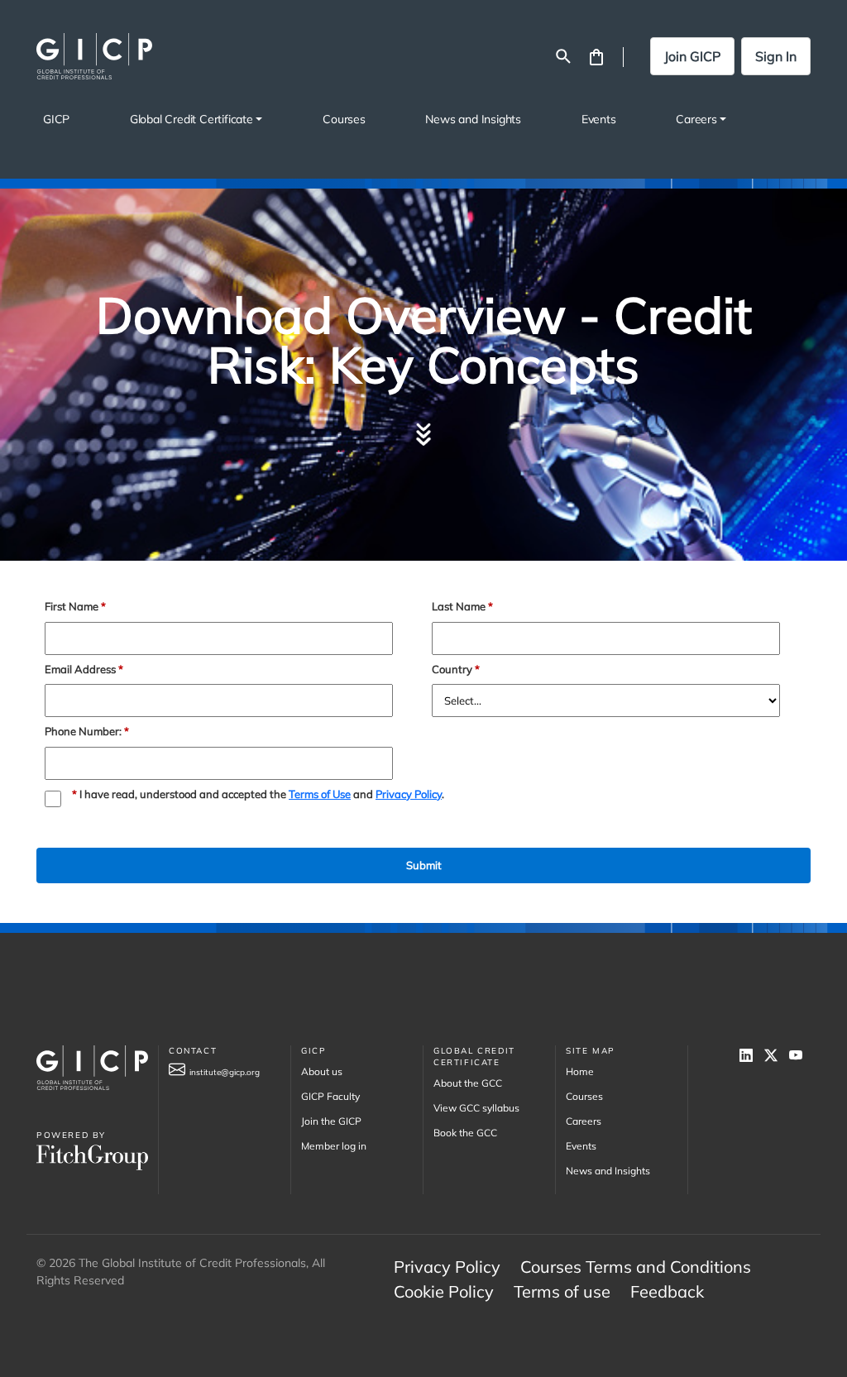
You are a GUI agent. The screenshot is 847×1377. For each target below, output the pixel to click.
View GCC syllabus (476, 1108)
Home (580, 1071)
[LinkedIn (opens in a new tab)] (751, 1055)
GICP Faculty (330, 1096)
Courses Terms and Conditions (635, 1266)
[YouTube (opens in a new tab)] (800, 1055)
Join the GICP (331, 1121)
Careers (696, 119)
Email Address (84, 669)
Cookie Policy (444, 1291)
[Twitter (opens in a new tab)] (776, 1055)
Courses (344, 119)
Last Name (462, 606)
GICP (56, 119)
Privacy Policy (409, 794)
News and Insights (473, 119)
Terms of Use (320, 794)
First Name (75, 606)
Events (598, 119)
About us (321, 1071)
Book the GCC (465, 1132)
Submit (424, 865)
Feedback (667, 1291)
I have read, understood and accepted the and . (258, 794)
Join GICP (692, 56)
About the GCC (467, 1083)
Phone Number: (87, 731)
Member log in (333, 1146)
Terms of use (562, 1291)
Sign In (776, 56)
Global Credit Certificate (191, 119)
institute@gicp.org (224, 1072)
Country (456, 669)
